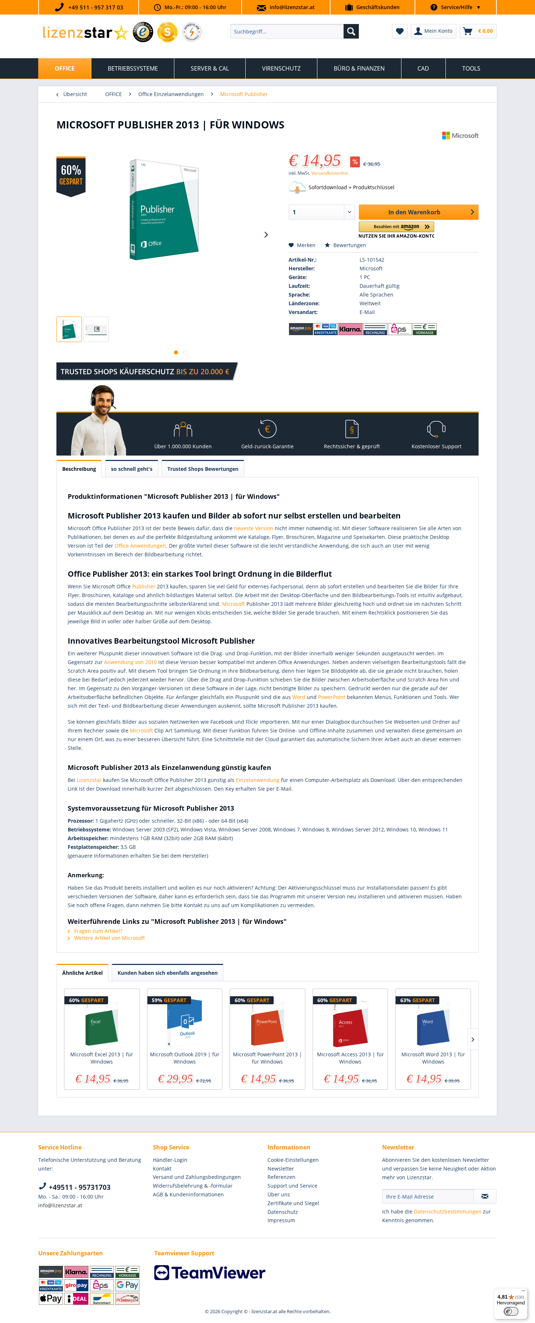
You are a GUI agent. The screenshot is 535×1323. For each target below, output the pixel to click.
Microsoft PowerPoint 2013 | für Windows (267, 1058)
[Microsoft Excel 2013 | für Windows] (102, 1021)
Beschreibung (79, 468)
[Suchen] (351, 31)
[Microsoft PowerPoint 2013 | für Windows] (267, 1021)
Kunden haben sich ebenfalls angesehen (168, 972)
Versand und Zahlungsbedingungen (197, 1176)
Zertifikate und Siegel (293, 1203)
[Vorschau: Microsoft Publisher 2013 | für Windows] (69, 329)
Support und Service (292, 1185)
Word (298, 697)
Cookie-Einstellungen (293, 1159)
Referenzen (282, 1176)
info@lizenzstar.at (292, 7)
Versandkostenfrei (329, 173)
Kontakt (162, 1168)
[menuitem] (294, 31)
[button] (396, 230)
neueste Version (253, 528)
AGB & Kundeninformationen (188, 1194)
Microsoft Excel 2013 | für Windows (101, 1058)
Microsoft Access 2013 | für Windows (350, 1058)
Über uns (279, 1194)
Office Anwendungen (140, 545)
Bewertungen (349, 245)
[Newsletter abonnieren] (484, 1196)
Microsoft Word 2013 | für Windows (433, 1058)
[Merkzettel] (400, 31)
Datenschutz (283, 1211)
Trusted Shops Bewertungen (202, 468)
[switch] (511, 1311)
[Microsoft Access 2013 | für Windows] (350, 1021)
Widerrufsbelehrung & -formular (193, 1185)
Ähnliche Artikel (82, 972)
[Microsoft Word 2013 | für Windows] (433, 1021)
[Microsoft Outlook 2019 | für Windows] (185, 1021)
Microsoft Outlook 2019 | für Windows (184, 1058)
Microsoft (233, 603)
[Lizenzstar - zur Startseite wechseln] (86, 33)
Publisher (143, 586)
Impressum (281, 1220)
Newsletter (281, 1168)
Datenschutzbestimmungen (448, 1211)
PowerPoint (331, 697)
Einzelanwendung (258, 779)
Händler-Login (170, 1159)
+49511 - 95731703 (79, 1187)
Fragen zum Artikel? (97, 930)
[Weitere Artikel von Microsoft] (460, 144)
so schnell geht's (131, 468)
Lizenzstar (89, 779)
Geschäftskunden (378, 7)
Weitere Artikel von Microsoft (109, 937)
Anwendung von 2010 (130, 662)
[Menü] (523, 1292)
